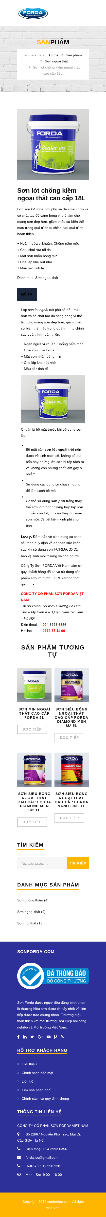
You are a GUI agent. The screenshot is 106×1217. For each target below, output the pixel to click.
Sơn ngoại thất (56, 61)
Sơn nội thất (26, 923)
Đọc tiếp (32, 729)
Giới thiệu (29, 1064)
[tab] (26, 294)
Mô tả (26, 294)
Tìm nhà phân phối (36, 1090)
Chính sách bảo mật (37, 1073)
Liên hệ (27, 1081)
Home (53, 55)
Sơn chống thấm (30, 900)
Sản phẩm (74, 55)
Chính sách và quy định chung (45, 1098)
